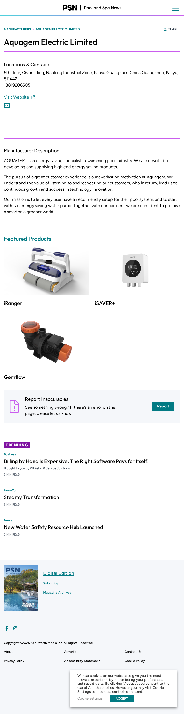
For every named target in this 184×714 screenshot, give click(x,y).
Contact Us (133, 652)
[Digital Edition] (21, 609)
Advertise (71, 652)
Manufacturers (17, 29)
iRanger (13, 303)
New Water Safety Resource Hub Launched (53, 527)
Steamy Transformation (31, 497)
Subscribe (50, 583)
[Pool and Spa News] (92, 8)
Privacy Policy (14, 661)
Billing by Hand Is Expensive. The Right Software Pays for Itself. (76, 461)
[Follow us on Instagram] (15, 628)
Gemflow (14, 377)
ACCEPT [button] (122, 698)
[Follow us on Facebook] (7, 628)
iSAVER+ (105, 303)
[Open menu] (176, 8)
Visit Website (16, 97)
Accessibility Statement (82, 661)
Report (163, 406)
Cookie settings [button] (90, 698)
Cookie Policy (135, 661)
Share (173, 29)
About (8, 652)
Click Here (7, 105)
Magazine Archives (57, 592)
